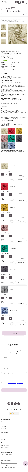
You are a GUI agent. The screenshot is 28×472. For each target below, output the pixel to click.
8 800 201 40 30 (22, 4)
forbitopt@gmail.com (6, 460)
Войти (10, 11)
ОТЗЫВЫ (14, 333)
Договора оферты (16, 385)
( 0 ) (16, 11)
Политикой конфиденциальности (15, 383)
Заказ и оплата (4, 424)
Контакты (3, 428)
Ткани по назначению (6, 454)
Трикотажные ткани (6, 450)
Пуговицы (3, 437)
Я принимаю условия (11, 385)
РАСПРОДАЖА (5, 445)
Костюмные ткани (5, 447)
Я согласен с (12, 383)
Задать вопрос (23, 5)
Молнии (3, 439)
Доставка (3, 426)
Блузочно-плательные (6, 452)
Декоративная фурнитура (7, 434)
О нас (2, 421)
